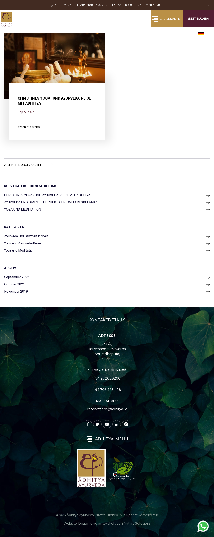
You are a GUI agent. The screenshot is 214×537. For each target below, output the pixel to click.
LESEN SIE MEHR (29, 127)
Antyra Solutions (137, 523)
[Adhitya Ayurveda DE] (6, 19)
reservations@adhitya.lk (107, 409)
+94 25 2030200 (107, 378)
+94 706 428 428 (107, 390)
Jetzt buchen (198, 19)
